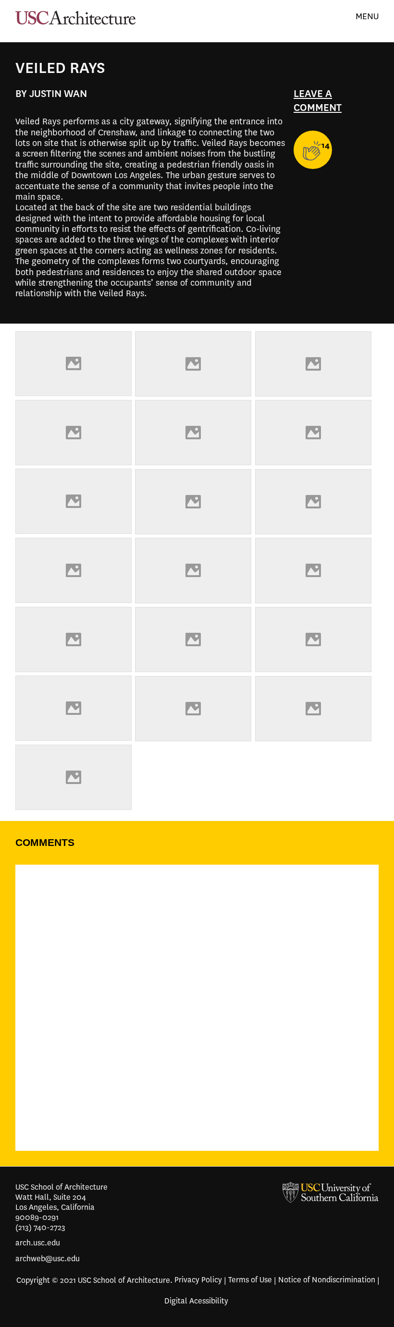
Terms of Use (250, 1277)
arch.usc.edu (37, 1240)
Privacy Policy (198, 1277)
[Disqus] (197, 1015)
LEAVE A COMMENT (318, 100)
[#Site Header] (195, 1192)
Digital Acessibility (196, 1298)
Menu (367, 16)
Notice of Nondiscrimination (326, 1277)
